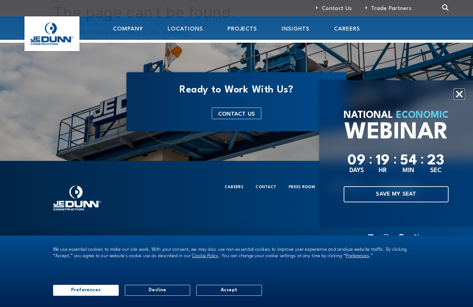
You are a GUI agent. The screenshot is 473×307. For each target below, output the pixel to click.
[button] (459, 94)
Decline (157, 290)
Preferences (86, 290)
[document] (236, 153)
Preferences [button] (357, 256)
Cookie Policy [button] (205, 256)
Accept (229, 290)
